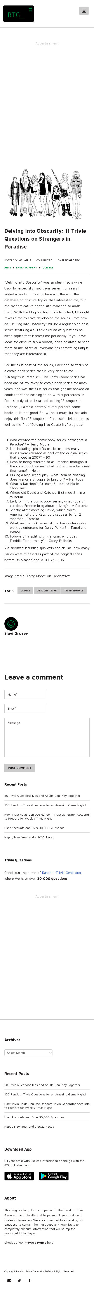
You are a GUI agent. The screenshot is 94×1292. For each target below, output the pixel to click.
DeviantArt (61, 576)
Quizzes (47, 267)
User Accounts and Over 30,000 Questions (34, 828)
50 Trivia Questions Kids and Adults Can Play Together (42, 795)
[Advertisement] (47, 97)
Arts (7, 267)
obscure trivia (47, 590)
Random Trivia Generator (61, 873)
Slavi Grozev (71, 260)
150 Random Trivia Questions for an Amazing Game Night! (45, 805)
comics (25, 590)
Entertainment (26, 267)
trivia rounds (74, 590)
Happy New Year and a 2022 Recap (29, 837)
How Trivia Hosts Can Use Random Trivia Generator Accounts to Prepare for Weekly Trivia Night (47, 816)
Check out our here (29, 1242)
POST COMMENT (19, 768)
